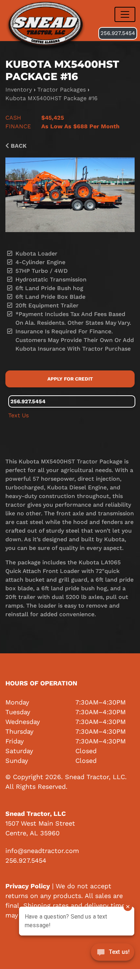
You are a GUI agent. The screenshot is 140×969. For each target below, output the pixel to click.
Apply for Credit (70, 379)
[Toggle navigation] (125, 14)
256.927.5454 (118, 33)
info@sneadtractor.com (42, 850)
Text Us (18, 415)
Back (18, 145)
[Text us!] (112, 954)
